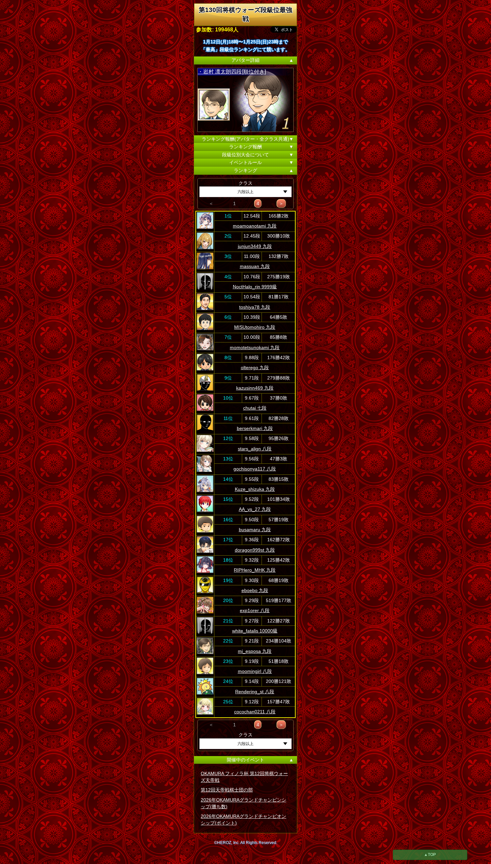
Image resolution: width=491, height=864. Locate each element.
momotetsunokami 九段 (255, 347)
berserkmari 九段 (255, 428)
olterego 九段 (255, 367)
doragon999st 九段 (255, 550)
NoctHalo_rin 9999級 (255, 286)
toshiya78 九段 (254, 307)
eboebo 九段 (254, 590)
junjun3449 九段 (255, 246)
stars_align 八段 (255, 448)
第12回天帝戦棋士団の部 (227, 790)
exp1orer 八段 (255, 610)
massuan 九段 (255, 266)
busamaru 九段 (255, 529)
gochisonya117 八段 (254, 468)
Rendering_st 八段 (254, 691)
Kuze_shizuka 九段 (255, 489)
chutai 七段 (255, 408)
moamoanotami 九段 (255, 226)
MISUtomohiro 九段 (254, 327)
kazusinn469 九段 (255, 388)
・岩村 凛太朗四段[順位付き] (232, 72)
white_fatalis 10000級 (255, 630)
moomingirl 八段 (255, 671)
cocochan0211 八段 (255, 711)
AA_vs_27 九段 (255, 509)
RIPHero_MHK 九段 (255, 570)
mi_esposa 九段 (255, 651)
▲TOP (430, 854)
